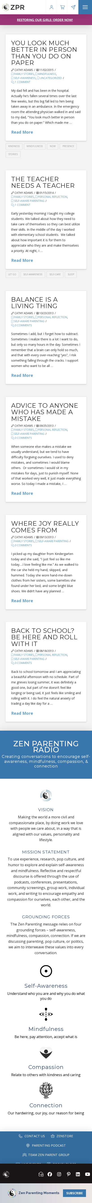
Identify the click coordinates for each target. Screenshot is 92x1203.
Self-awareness (32, 274)
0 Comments (23, 325)
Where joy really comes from (45, 527)
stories (13, 154)
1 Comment (22, 82)
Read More (22, 132)
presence (68, 146)
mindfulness (46, 74)
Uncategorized (50, 78)
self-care (55, 274)
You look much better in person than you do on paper (44, 52)
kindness (14, 146)
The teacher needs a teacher (43, 182)
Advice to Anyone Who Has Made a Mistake (44, 412)
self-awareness (24, 78)
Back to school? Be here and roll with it (44, 637)
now (53, 146)
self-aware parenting (28, 201)
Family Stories (23, 74)
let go (12, 274)
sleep (71, 274)
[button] (85, 7)
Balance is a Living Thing (34, 303)
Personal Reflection (52, 197)
